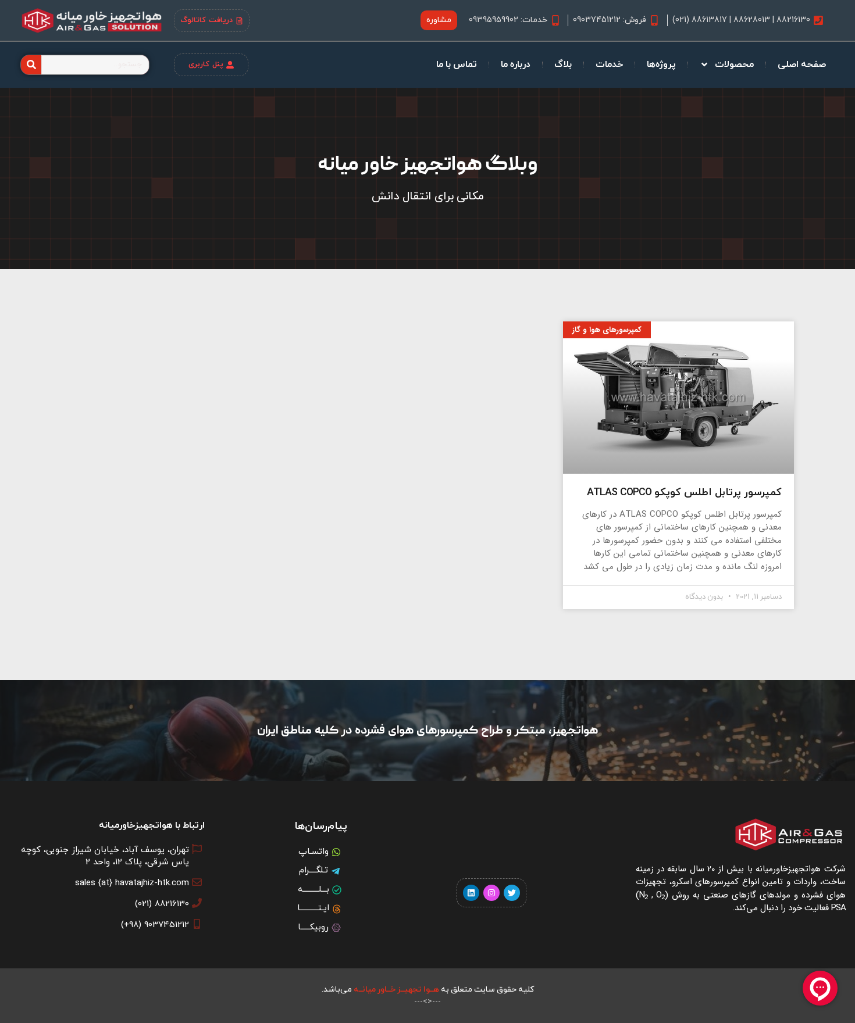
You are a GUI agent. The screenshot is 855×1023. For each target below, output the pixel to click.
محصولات (734, 64)
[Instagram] (491, 893)
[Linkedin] (471, 893)
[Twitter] (512, 893)
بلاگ (563, 64)
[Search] (31, 64)
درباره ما (515, 64)
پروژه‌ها (661, 64)
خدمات (609, 64)
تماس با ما (456, 64)
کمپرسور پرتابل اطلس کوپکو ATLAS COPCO (684, 492)
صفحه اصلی (802, 64)
